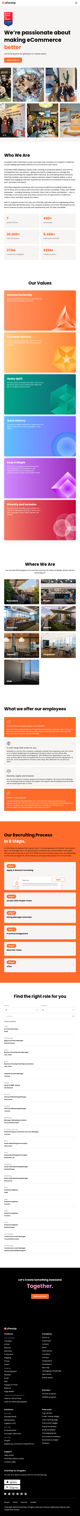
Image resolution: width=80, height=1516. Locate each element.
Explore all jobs (13, 60)
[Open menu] (76, 3)
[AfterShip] (9, 3)
